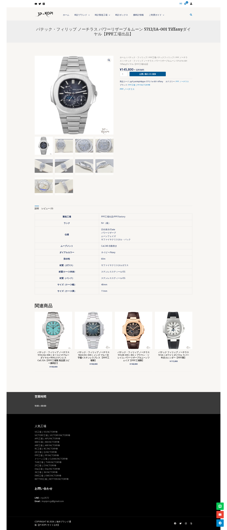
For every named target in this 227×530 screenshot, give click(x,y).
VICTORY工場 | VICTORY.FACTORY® (52, 435)
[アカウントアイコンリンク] (191, 3)
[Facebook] (175, 523)
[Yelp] (191, 523)
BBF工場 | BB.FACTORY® (47, 442)
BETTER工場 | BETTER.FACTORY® (52, 479)
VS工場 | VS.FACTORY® (46, 431)
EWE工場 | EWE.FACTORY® (48, 475)
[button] (88, 14)
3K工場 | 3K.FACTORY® (46, 472)
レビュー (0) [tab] (47, 208)
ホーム (123, 57)
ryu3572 (45, 497)
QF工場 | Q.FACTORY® (46, 452)
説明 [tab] (37, 208)
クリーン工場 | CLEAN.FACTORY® (51, 458)
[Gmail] (220, 514)
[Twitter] (40, 4)
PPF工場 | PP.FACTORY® (139, 85)
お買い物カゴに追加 (147, 74)
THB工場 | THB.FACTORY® (48, 462)
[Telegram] (220, 523)
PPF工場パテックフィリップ (161, 57)
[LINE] (220, 506)
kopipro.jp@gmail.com (53, 501)
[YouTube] (36, 4)
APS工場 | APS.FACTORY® (47, 438)
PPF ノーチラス (182, 81)
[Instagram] (44, 4)
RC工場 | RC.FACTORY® (46, 448)
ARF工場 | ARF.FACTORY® (47, 445)
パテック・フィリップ (137, 57)
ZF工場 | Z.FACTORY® (45, 465)
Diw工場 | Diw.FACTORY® (47, 468)
